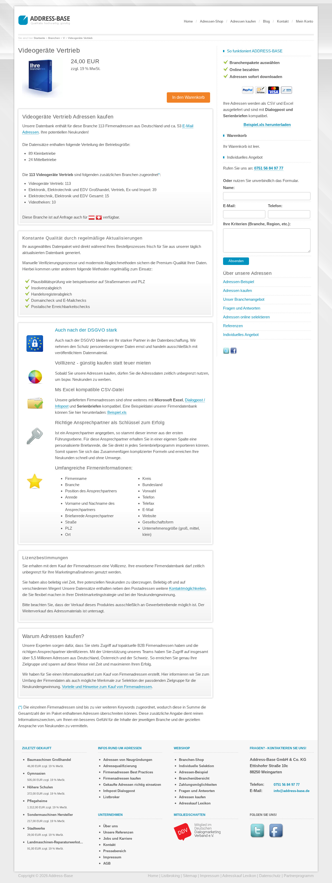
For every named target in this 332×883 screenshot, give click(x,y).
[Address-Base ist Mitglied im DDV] (197, 831)
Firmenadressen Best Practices (128, 772)
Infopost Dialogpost (119, 791)
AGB (106, 863)
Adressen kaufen (243, 21)
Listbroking (170, 875)
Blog (266, 21)
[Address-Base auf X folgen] (226, 350)
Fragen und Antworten (241, 308)
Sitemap (190, 875)
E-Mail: (229, 206)
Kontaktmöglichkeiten (187, 588)
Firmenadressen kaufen (122, 778)
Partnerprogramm (299, 875)
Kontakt (283, 21)
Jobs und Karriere (117, 838)
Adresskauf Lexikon (195, 803)
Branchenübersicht (194, 778)
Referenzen (233, 326)
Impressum (112, 857)
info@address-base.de (291, 791)
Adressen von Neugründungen (127, 760)
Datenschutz (270, 875)
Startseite (39, 38)
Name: (229, 187)
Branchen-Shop (191, 760)
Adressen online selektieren (246, 317)
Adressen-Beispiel (238, 281)
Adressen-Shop (211, 21)
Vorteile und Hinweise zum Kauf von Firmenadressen (107, 686)
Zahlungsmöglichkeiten (198, 785)
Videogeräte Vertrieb (80, 38)
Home (188, 21)
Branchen (54, 38)
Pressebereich (114, 851)
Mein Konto (304, 21)
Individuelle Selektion (196, 766)
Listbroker (111, 797)
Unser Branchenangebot (243, 299)
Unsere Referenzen (118, 832)
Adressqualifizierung (120, 766)
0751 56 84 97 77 (287, 785)
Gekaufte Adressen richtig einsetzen (132, 785)
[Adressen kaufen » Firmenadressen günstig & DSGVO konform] (44, 19)
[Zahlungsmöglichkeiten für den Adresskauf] (267, 89)
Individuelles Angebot (241, 334)
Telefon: (275, 206)
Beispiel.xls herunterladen (267, 124)
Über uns (110, 826)
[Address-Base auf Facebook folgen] (233, 350)
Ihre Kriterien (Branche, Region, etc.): (257, 224)
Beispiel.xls (117, 412)
